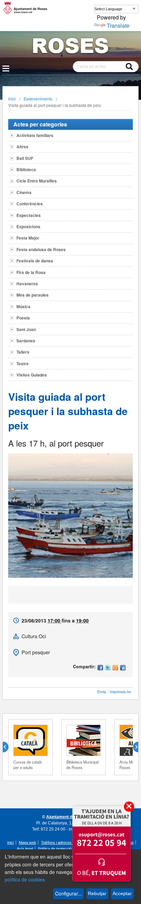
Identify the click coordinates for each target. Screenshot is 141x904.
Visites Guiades (31, 375)
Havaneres (27, 283)
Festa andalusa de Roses (41, 249)
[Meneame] (115, 668)
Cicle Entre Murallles (36, 181)
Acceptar (122, 893)
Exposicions (28, 226)
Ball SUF (24, 158)
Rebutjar (97, 893)
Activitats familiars (34, 135)
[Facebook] (100, 668)
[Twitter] (108, 668)
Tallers (22, 352)
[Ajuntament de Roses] (70, 47)
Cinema (23, 192)
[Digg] (123, 668)
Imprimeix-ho (120, 691)
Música (23, 306)
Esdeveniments (38, 98)
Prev (8, 747)
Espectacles (28, 215)
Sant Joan (26, 329)
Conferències (29, 204)
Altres (22, 146)
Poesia (23, 318)
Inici (12, 98)
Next (132, 747)
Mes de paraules (32, 295)
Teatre (22, 363)
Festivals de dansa (34, 261)
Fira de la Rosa (31, 272)
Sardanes (25, 341)
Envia (101, 691)
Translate (118, 25)
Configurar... (68, 893)
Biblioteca (26, 169)
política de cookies (25, 879)
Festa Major (27, 238)
